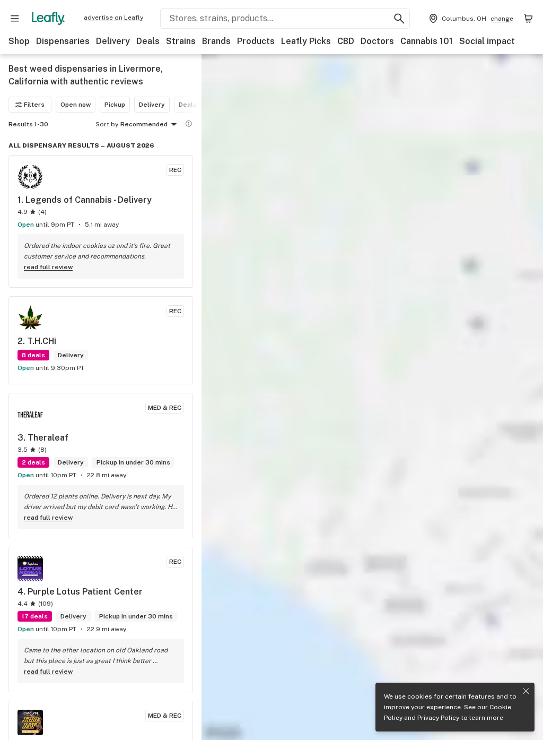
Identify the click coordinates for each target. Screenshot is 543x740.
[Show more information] (189, 123)
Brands (216, 41)
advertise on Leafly (113, 17)
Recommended (144, 124)
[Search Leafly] (399, 18)
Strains (181, 41)
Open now (75, 104)
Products (256, 41)
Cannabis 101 (426, 41)
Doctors (377, 41)
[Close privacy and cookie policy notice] (526, 691)
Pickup (114, 104)
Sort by (106, 124)
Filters (34, 104)
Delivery (113, 41)
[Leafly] (48, 18)
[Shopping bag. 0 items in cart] (528, 18)
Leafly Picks (306, 41)
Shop (19, 41)
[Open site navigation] (14, 18)
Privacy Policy (438, 717)
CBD (345, 41)
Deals (148, 41)
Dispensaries (63, 41)
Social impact (487, 41)
